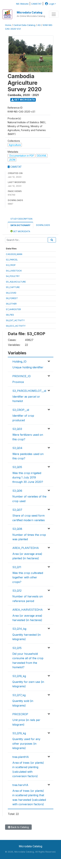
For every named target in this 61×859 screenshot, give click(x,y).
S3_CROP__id (20, 410)
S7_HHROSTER (13, 309)
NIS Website (22, 4)
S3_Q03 (17, 429)
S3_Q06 (17, 490)
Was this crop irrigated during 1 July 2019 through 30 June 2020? (27, 477)
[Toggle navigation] (53, 14)
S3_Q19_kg (19, 733)
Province (18, 382)
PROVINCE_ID (21, 376)
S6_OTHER (11, 303)
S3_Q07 (17, 509)
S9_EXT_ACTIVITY (15, 320)
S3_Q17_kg (19, 695)
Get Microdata (24, 99)
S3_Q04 (17, 448)
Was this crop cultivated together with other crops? (27, 577)
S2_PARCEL (12, 259)
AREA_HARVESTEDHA (27, 609)
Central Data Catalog (24, 25)
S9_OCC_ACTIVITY (16, 325)
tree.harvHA (20, 785)
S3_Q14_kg (19, 628)
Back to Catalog (19, 827)
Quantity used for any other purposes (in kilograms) (26, 743)
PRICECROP (20, 714)
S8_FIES (10, 314)
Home (8, 25)
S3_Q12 (17, 590)
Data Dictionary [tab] (20, 225)
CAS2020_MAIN (14, 254)
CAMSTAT (36, 4)
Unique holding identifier (27, 367)
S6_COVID (11, 292)
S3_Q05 (17, 467)
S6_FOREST (12, 298)
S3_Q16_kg (19, 676)
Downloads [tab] (43, 225)
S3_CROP (11, 265)
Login (51, 4)
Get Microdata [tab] (21, 231)
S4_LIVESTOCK (14, 270)
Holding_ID (19, 361)
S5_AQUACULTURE (16, 281)
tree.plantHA (20, 757)
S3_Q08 (17, 529)
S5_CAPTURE (13, 287)
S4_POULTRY (13, 276)
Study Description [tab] (21, 219)
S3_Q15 (17, 648)
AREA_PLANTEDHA (25, 548)
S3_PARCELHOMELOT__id (29, 390)
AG (39, 25)
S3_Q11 (16, 567)
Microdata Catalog (29, 12)
